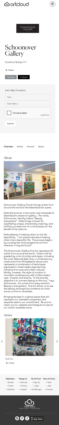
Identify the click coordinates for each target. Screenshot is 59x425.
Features (23, 382)
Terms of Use (24, 408)
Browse (11, 382)
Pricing (24, 386)
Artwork (30, 146)
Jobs (49, 386)
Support (24, 389)
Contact (24, 77)
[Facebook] (27, 418)
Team (49, 382)
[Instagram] (17, 418)
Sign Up (37, 382)
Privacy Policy (35, 408)
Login (36, 386)
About (41, 146)
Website (11, 77)
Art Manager (37, 389)
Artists (20, 146)
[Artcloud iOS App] (36, 419)
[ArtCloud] (16, 4)
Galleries (11, 389)
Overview (8, 146)
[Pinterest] (22, 418)
